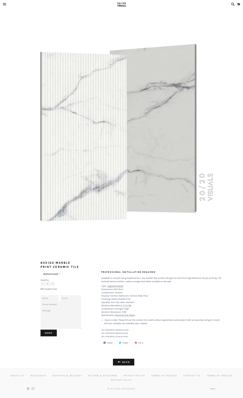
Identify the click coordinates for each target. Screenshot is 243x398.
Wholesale (38, 375)
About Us (17, 375)
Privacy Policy (134, 375)
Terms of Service (164, 375)
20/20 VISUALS (128, 388)
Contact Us (191, 375)
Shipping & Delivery (67, 375)
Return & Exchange (102, 375)
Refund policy (121, 380)
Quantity (44, 280)
